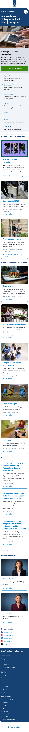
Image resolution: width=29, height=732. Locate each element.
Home (4, 12)
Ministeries (11, 12)
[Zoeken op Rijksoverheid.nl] (26, 12)
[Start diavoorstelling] (26, 46)
